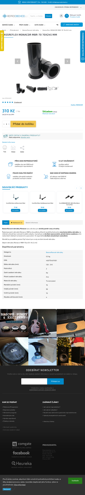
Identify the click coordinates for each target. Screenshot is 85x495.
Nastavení (7, 489)
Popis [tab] (6, 222)
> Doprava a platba (8, 410)
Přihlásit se (55, 381)
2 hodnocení (18, 102)
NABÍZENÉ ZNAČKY (72, 25)
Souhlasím (75, 481)
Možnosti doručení (48, 113)
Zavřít (76, 156)
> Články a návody (8, 421)
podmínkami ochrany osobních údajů (42, 390)
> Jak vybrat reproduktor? (51, 407)
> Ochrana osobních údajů (11, 430)
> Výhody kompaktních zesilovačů (54, 415)
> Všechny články (48, 421)
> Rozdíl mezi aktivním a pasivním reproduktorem (59, 412)
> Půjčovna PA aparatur (10, 407)
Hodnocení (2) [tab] (17, 222)
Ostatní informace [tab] (32, 222)
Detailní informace (8, 142)
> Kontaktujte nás (8, 415)
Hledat (48, 16)
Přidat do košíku (23, 123)
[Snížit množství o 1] (4, 124)
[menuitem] (9, 25)
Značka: (77, 105)
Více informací (20, 485)
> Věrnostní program (9, 412)
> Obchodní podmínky (9, 427)
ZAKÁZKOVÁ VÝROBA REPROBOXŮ (66, 7)
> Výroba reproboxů (9, 418)
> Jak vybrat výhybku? (49, 410)
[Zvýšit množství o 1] (9, 124)
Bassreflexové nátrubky (54, 252)
